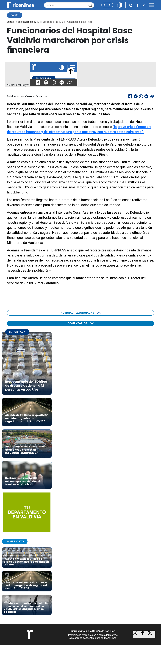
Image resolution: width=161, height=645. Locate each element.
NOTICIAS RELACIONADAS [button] (77, 313)
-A (104, 4)
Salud (15, 15)
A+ (110, 4)
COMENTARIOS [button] (77, 323)
